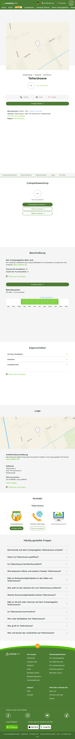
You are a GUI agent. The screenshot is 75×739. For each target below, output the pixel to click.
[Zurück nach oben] (37, 646)
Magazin (30, 665)
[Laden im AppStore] (33, 727)
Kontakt (30, 695)
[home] (13, 654)
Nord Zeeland (19, 118)
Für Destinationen (56, 662)
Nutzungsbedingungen (12, 734)
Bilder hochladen (37, 213)
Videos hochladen (37, 209)
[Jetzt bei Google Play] (45, 727)
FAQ (28, 691)
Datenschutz (34, 734)
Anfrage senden (36, 103)
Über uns (52, 691)
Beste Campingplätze (60, 7)
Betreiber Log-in (55, 673)
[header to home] (9, 3)
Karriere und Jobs (56, 695)
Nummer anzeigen (37, 528)
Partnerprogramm (56, 669)
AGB (58, 734)
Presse (51, 698)
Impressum (24, 734)
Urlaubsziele (29, 7)
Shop (29, 669)
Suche (3, 7)
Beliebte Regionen (34, 676)
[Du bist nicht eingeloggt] (71, 3)
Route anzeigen (11, 483)
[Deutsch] (38, 3)
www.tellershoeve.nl (58, 524)
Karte (10, 7)
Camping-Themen (43, 7)
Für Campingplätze (56, 658)
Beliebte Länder (33, 673)
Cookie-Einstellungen (47, 734)
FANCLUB (31, 658)
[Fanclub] (18, 7)
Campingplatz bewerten (36, 204)
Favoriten (62, 3)
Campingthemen (33, 680)
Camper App (32, 662)
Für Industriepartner (57, 665)
